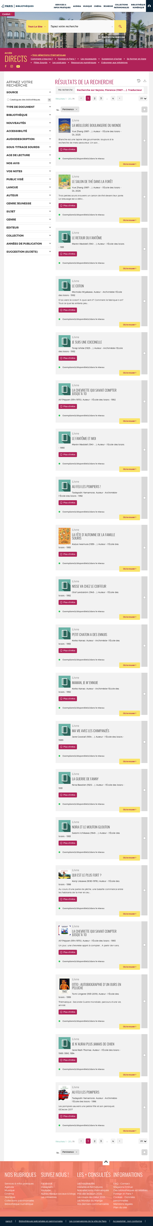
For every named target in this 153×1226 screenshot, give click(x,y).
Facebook (46, 1183)
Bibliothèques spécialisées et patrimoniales (41, 1221)
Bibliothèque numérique (19, 1204)
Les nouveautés (86, 1183)
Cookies (117, 1197)
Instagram (47, 1187)
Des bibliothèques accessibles (130, 1190)
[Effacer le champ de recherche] (112, 26)
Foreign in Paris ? (123, 1193)
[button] (149, 6)
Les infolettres (49, 1197)
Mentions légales (123, 1204)
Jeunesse (10, 1197)
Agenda (9, 1187)
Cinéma (9, 1193)
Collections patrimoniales (19, 1200)
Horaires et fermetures (90, 1187)
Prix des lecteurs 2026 (89, 1193)
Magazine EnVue (123, 1187)
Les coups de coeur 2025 (91, 1197)
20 (141, 98)
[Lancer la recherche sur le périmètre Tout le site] (120, 26)
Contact (125, 1183)
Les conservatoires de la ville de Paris (87, 1221)
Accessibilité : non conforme (127, 1221)
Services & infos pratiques (19, 1183)
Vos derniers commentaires (93, 1204)
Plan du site (120, 1207)
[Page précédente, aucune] (81, 98)
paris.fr (9, 1221)
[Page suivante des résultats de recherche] (120, 98)
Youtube (46, 1190)
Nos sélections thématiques (93, 1190)
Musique (9, 1190)
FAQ (115, 1183)
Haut (106, 1162)
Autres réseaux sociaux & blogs (58, 1193)
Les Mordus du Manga (89, 1200)
